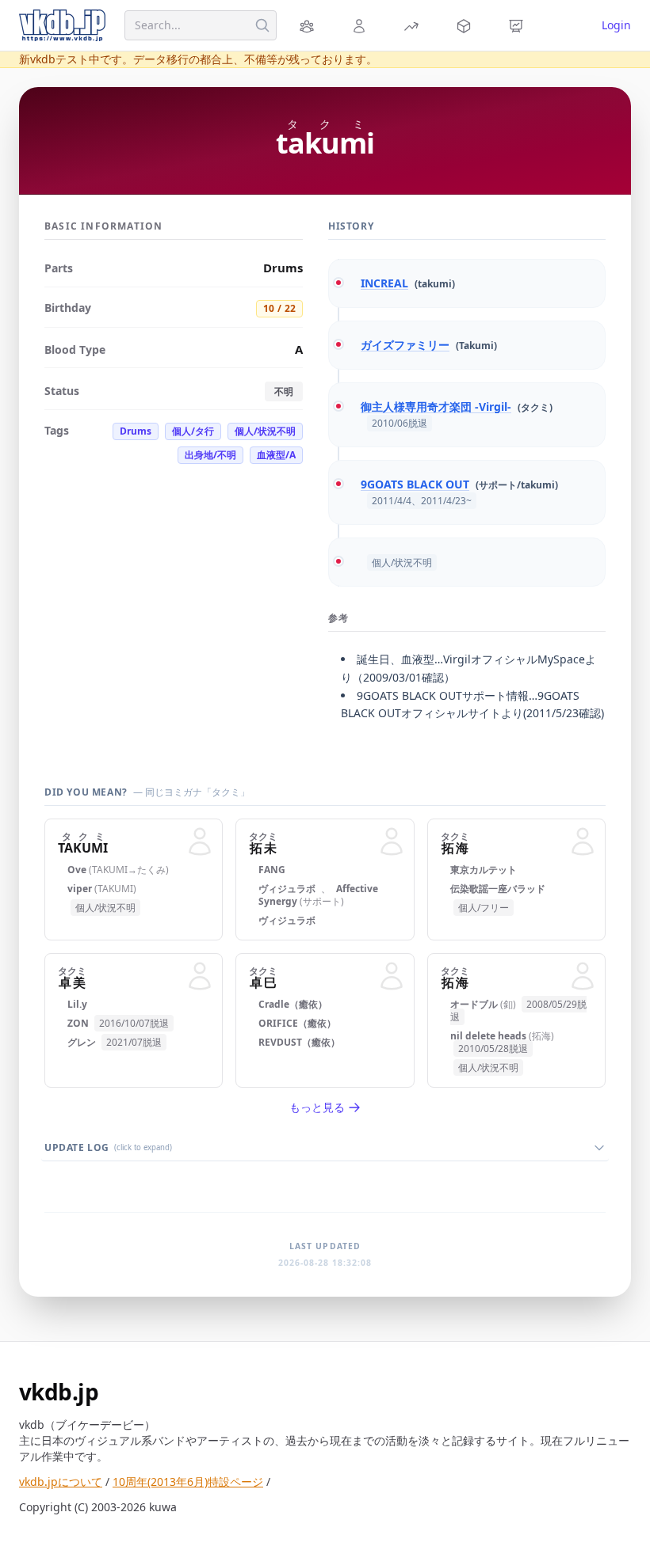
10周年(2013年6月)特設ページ (188, 1481)
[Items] (466, 25)
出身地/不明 (210, 455)
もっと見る (317, 1107)
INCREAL (384, 283)
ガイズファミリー (405, 344)
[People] (361, 25)
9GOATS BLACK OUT (415, 484)
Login (616, 24)
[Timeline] (518, 25)
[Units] (309, 25)
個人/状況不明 (265, 431)
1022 (279, 308)
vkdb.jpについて (60, 1481)
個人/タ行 (193, 431)
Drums (135, 431)
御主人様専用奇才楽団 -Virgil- (436, 406)
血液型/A (276, 455)
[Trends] (413, 25)
